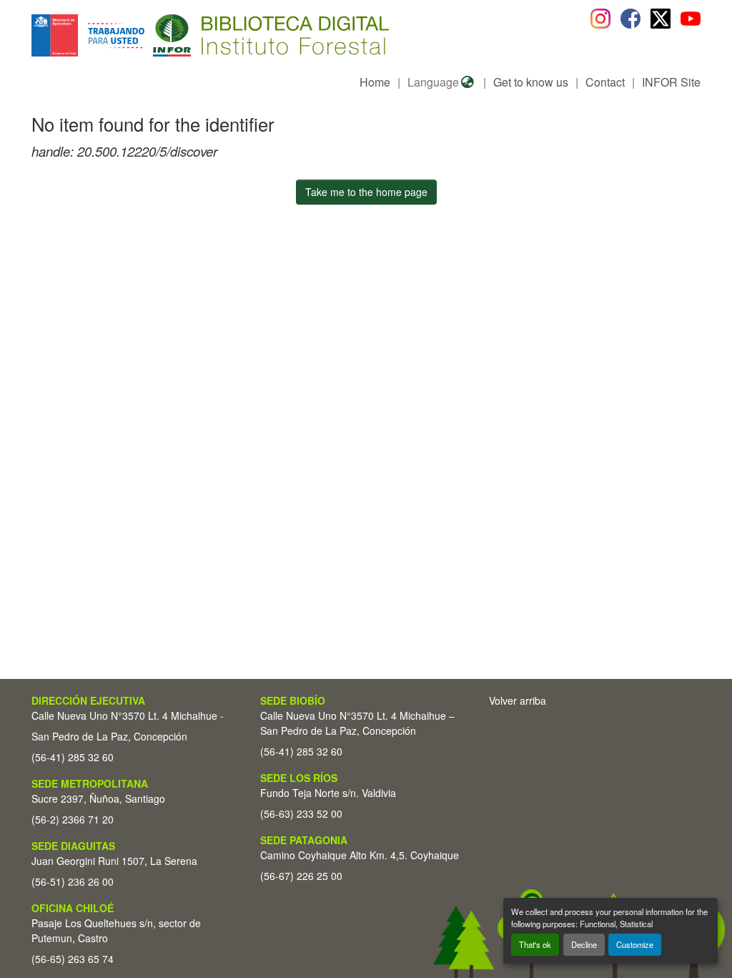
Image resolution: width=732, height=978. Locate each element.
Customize (634, 944)
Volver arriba (517, 700)
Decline (584, 944)
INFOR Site (671, 82)
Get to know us (530, 82)
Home (375, 82)
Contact (605, 82)
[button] (148, 35)
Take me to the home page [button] (366, 192)
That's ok (535, 944)
